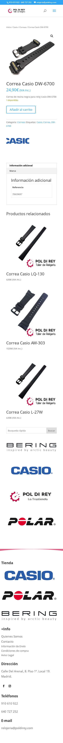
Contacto (7, 642)
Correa (46, 122)
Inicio (8, 27)
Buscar (51, 430)
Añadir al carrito (21, 110)
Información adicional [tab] (21, 165)
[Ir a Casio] (31, 486)
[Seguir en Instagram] (9, 686)
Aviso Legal (7, 655)
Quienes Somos (11, 636)
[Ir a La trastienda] (31, 503)
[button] (52, 36)
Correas (22, 27)
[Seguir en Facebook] (3, 686)
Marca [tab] (12, 170)
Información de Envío (13, 646)
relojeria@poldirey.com (17, 728)
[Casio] (17, 142)
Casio (15, 27)
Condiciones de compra (15, 650)
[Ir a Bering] (31, 452)
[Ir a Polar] (31, 537)
